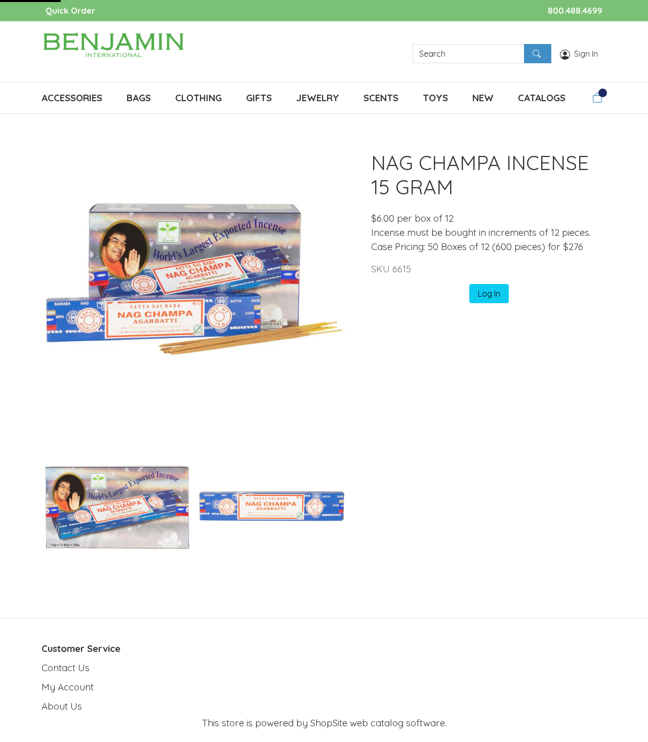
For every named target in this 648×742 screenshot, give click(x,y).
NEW (483, 98)
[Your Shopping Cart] (597, 98)
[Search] (537, 53)
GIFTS (259, 98)
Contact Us (66, 668)
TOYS (435, 98)
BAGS (139, 98)
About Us (62, 706)
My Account (68, 687)
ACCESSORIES (72, 98)
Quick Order (70, 10)
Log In (489, 293)
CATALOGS (541, 98)
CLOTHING (198, 98)
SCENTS (380, 98)
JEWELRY (317, 98)
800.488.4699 (575, 10)
